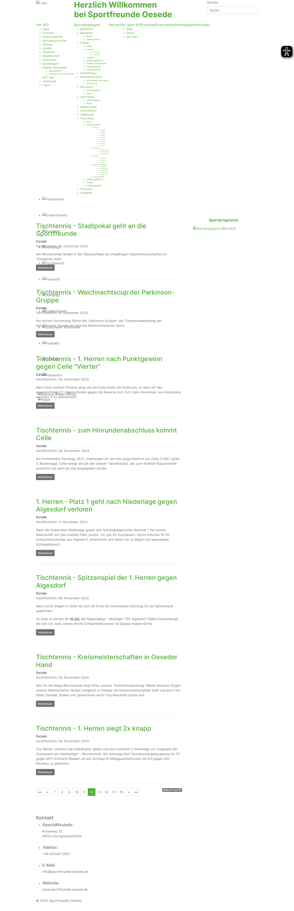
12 (91, 792)
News (46, 29)
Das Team (132, 36)
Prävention (49, 52)
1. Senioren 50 (103, 150)
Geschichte (49, 59)
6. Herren (102, 139)
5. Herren (102, 137)
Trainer (90, 182)
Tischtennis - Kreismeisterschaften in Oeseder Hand (106, 660)
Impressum (162, 818)
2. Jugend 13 (103, 174)
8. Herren (102, 143)
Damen (96, 156)
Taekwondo (87, 114)
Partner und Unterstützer (61, 74)
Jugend (90, 57)
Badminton (86, 29)
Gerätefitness (88, 73)
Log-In (46, 85)
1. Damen (102, 158)
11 (84, 792)
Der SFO (42, 25)
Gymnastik (86, 86)
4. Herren (102, 135)
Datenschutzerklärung (175, 830)
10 (77, 792)
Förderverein (164, 25)
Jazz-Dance (87, 96)
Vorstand (48, 32)
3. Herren (102, 133)
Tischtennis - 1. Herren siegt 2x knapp (93, 728)
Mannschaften (94, 125)
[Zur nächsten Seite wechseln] (128, 792)
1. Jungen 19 (103, 166)
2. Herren (96, 55)
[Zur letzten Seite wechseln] (136, 792)
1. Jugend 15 (103, 170)
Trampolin (86, 189)
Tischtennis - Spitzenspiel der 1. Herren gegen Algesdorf (106, 581)
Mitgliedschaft (51, 55)
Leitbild (47, 48)
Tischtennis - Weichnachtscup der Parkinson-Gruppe (105, 296)
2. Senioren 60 (104, 154)
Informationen (93, 39)
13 (99, 792)
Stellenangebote (186, 25)
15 (114, 792)
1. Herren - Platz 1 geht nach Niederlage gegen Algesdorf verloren (106, 505)
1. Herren (96, 52)
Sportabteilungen (87, 25)
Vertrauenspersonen (55, 40)
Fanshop (148, 25)
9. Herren (102, 145)
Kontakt (204, 25)
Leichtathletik (88, 110)
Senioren (96, 148)
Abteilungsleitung (95, 60)
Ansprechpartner (53, 36)
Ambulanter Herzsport (97, 80)
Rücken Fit (92, 83)
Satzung (47, 44)
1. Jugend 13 (103, 172)
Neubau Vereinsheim (55, 67)
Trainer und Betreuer (97, 63)
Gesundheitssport (91, 76)
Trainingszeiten (94, 185)
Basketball (86, 32)
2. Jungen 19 (103, 168)
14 (106, 792)
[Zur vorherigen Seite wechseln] (47, 792)
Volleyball (86, 192)
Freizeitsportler (99, 177)
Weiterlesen (45, 267)
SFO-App (48, 77)
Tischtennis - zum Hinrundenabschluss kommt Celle (106, 434)
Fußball (84, 42)
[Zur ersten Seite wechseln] (40, 792)
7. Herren (102, 141)
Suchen (212, 2)
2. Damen (102, 160)
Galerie (130, 32)
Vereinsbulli (49, 81)
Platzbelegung (93, 66)
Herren (90, 49)
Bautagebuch (55, 71)
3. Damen (102, 162)
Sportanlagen (51, 63)
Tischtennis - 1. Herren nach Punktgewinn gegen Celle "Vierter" (99, 362)
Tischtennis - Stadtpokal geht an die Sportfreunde (91, 229)
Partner (114, 25)
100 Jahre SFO (131, 25)
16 (121, 792)
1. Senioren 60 (103, 152)
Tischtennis (87, 118)
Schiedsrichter (94, 69)
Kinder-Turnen (88, 106)
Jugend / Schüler (99, 165)
